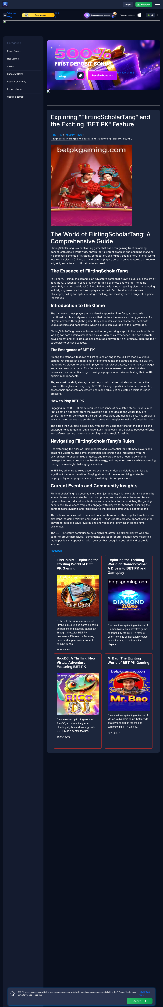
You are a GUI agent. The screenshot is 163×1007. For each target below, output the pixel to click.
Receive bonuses (102, 75)
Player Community (16, 81)
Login (128, 4)
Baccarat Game (15, 74)
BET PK (57, 134)
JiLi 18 (57, 15)
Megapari (56, 550)
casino (10, 66)
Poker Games (14, 51)
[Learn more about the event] (81, 28)
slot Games (13, 58)
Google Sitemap (15, 96)
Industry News (14, 89)
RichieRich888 (125, 72)
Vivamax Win (12, 15)
